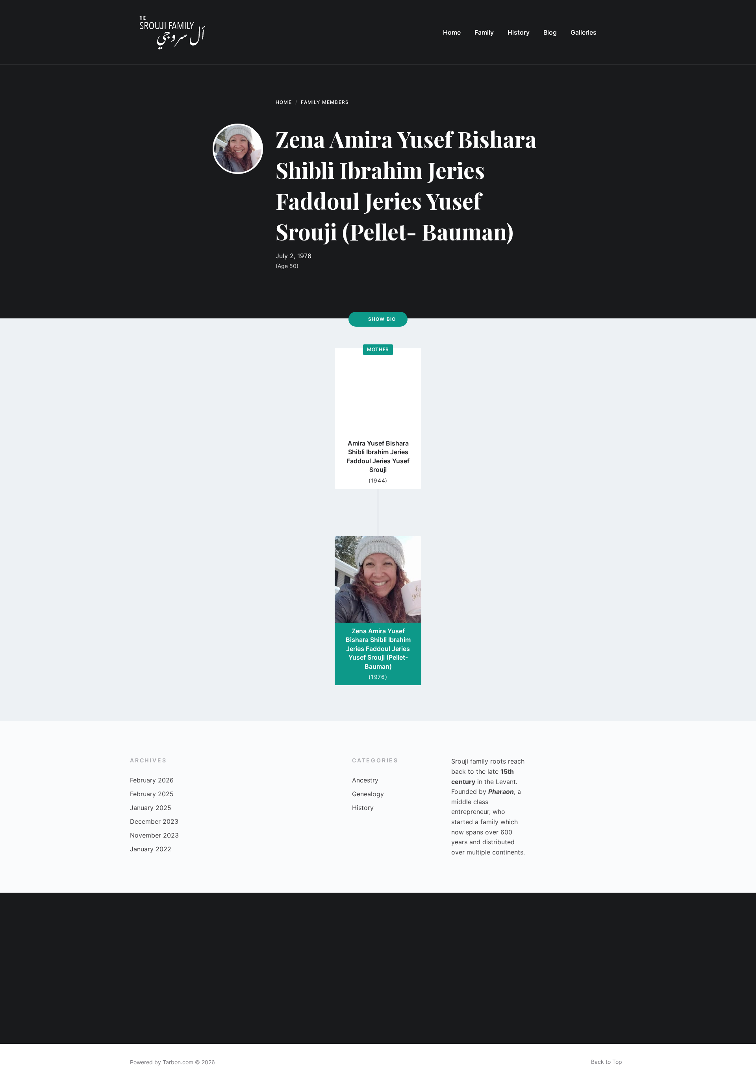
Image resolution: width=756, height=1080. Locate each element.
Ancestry (365, 780)
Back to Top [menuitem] (606, 1061)
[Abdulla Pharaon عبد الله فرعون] (340, 1006)
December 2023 (154, 821)
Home (284, 102)
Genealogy (368, 794)
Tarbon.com (178, 1062)
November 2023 (154, 835)
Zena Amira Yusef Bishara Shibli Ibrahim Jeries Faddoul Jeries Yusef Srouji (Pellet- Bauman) (378, 648)
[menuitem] (452, 32)
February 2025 (152, 794)
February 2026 (152, 780)
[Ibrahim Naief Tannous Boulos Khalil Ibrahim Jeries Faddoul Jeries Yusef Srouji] (38, 930)
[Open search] (618, 32)
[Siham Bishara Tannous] (113, 930)
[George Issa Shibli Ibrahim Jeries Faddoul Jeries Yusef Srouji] (416, 1006)
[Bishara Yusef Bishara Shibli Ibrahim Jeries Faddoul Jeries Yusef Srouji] (642, 930)
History (363, 808)
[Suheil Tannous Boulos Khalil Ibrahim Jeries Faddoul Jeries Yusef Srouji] (491, 930)
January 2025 (150, 808)
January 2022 (150, 849)
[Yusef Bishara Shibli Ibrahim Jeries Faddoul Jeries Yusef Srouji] (491, 1006)
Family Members (325, 102)
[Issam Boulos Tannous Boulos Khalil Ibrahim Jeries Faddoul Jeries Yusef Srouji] (416, 930)
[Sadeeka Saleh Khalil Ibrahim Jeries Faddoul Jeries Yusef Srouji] (264, 1006)
